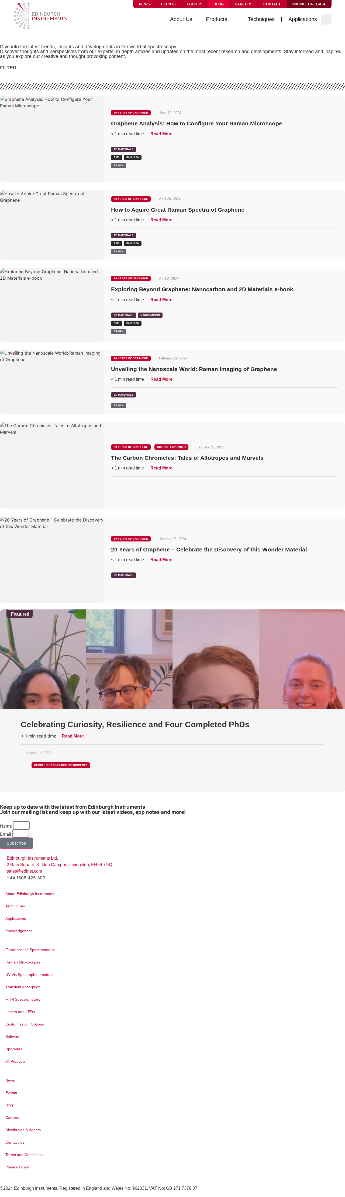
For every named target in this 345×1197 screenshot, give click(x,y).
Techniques (15, 906)
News (144, 4)
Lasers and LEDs (20, 1012)
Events (168, 4)
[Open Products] (231, 19)
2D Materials (123, 149)
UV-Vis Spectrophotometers (29, 974)
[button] (326, 19)
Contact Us (14, 1142)
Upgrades (13, 1049)
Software (12, 1036)
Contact (272, 4)
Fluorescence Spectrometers (30, 950)
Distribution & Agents (23, 1130)
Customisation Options (24, 1024)
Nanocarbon (150, 315)
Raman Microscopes (22, 962)
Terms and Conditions (24, 1155)
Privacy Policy (17, 1167)
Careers (244, 4)
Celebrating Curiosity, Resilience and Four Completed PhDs (135, 724)
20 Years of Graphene (131, 112)
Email (5, 834)
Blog (218, 4)
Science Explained (171, 446)
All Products (15, 1061)
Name (6, 826)
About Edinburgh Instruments (30, 893)
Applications (15, 918)
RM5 (116, 157)
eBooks (195, 4)
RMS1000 (132, 157)
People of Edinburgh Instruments (60, 765)
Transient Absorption (22, 987)
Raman (118, 165)
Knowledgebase (19, 931)
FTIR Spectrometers (22, 999)
